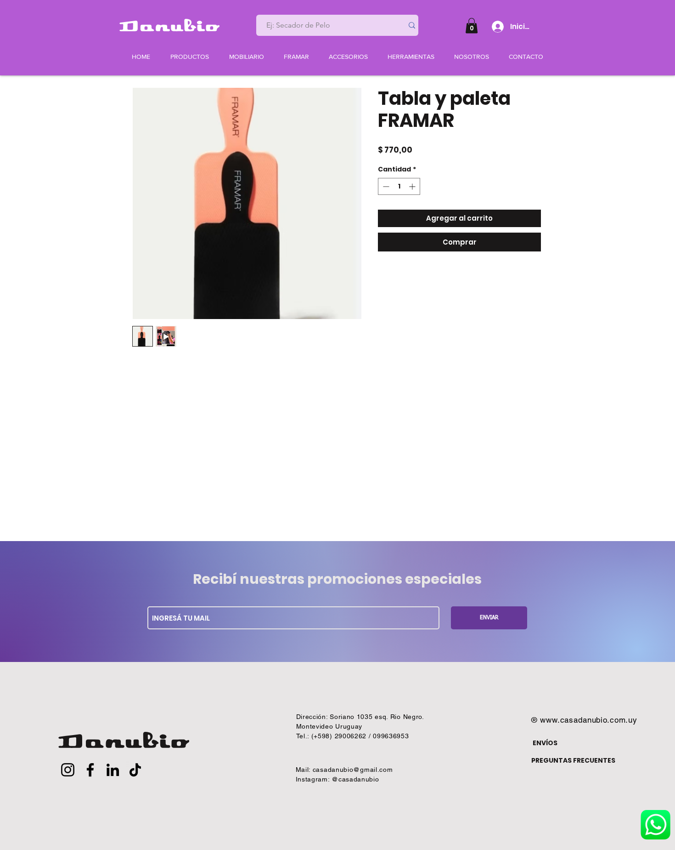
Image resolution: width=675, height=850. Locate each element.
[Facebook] (90, 770)
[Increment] (413, 186)
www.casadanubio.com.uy (588, 719)
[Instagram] (68, 770)
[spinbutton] (399, 186)
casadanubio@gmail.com (353, 769)
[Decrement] (385, 186)
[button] (471, 25)
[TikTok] (135, 770)
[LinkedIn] (113, 770)
